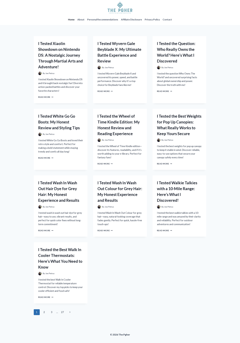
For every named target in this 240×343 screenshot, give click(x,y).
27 (62, 312)
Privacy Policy (152, 19)
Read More (45, 97)
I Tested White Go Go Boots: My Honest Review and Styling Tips (59, 122)
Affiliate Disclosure (131, 19)
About (80, 19)
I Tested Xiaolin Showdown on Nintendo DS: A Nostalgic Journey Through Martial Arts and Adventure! (60, 55)
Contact (167, 19)
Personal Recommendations (102, 19)
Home (71, 19)
